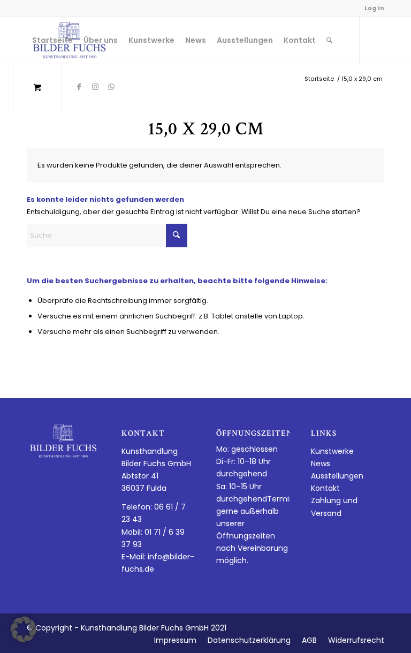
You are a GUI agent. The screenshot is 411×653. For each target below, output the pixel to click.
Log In (374, 8)
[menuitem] (52, 40)
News (320, 463)
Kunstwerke (332, 451)
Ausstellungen (337, 475)
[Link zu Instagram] (95, 87)
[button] (23, 629)
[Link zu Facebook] (79, 87)
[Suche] (329, 40)
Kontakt (325, 488)
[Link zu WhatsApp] (111, 87)
